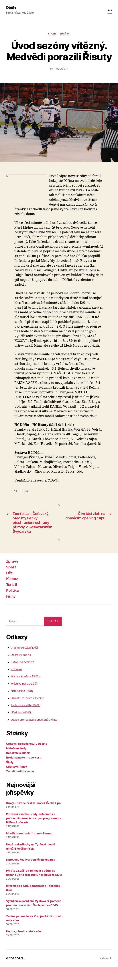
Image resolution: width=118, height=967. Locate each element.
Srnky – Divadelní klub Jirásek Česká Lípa (33, 803)
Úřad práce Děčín (21, 712)
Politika (12, 590)
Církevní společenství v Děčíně (26, 743)
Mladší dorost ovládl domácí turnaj (29, 833)
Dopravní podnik (21, 654)
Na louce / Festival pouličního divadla (30, 859)
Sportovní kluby (16, 766)
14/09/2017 (61, 68)
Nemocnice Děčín (22, 690)
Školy (10, 762)
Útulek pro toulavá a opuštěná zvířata (34, 719)
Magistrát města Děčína (26, 676)
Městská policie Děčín (24, 683)
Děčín (11, 8)
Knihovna (16, 669)
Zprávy (65, 33)
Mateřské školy (16, 748)
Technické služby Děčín (25, 705)
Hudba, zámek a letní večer (24, 931)
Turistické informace (20, 771)
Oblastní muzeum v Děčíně (27, 698)
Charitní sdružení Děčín (25, 647)
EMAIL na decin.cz (22, 662)
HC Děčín (24, 491)
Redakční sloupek (18, 753)
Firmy (11, 596)
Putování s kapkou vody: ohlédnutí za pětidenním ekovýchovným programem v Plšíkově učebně (33, 818)
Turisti (11, 584)
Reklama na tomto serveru (23, 757)
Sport (52, 33)
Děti (9, 573)
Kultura (12, 579)
